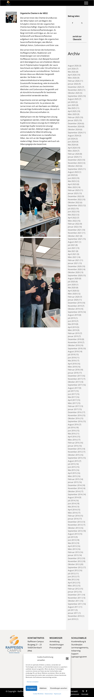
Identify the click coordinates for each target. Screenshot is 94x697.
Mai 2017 (72, 397)
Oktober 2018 (74, 345)
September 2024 (75, 132)
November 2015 (75, 452)
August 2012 (73, 570)
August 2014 (73, 497)
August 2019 (73, 315)
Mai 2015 (72, 470)
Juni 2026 (72, 68)
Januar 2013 (73, 555)
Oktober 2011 (74, 601)
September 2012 (75, 567)
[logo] (8, 3)
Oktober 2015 (74, 455)
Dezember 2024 (74, 123)
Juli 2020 (71, 281)
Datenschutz (49, 694)
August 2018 (73, 351)
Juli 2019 (71, 318)
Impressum (57, 694)
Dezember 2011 (74, 594)
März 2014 (72, 512)
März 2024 (72, 150)
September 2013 (75, 531)
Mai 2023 (72, 181)
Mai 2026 (72, 71)
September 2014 (75, 494)
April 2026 (72, 74)
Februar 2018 (73, 369)
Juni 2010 (72, 619)
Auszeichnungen (57, 644)
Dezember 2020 (74, 266)
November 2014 (75, 488)
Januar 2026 (73, 84)
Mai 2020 (72, 287)
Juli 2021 (71, 245)
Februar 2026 (73, 81)
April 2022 (72, 217)
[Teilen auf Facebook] (72, 23)
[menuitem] (85, 3)
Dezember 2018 (74, 339)
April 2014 (72, 509)
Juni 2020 (72, 284)
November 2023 (75, 163)
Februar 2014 (73, 515)
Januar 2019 (73, 336)
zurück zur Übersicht (77, 38)
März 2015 (72, 476)
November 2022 (75, 199)
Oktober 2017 (74, 382)
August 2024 (73, 135)
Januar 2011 (73, 613)
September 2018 (75, 348)
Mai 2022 (72, 214)
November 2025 (75, 90)
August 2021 (73, 242)
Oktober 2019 (74, 309)
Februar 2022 (73, 224)
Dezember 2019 (74, 303)
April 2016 (72, 436)
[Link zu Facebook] (86, 691)
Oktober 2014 (74, 491)
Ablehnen (43, 688)
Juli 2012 (71, 573)
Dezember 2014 (74, 485)
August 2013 (73, 534)
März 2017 (72, 403)
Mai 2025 (72, 108)
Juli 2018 (71, 354)
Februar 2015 (73, 479)
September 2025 (75, 96)
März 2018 (72, 366)
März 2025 (72, 114)
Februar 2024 (73, 154)
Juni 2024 (72, 141)
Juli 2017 (71, 391)
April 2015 (72, 473)
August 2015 (73, 461)
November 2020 (75, 269)
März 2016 (72, 439)
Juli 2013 (71, 537)
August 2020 (73, 278)
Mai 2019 (72, 324)
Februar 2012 (73, 588)
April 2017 (72, 400)
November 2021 (75, 233)
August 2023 (73, 172)
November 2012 (75, 561)
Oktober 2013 (74, 528)
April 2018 (72, 363)
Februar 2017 (73, 406)
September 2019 (75, 312)
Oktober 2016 (74, 418)
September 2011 (75, 604)
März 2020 (72, 293)
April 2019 (72, 327)
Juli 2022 (71, 208)
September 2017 (75, 385)
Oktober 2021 (74, 236)
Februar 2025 (73, 117)
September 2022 (75, 205)
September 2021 (75, 239)
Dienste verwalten (32, 682)
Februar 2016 (73, 442)
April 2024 (72, 147)
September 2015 (75, 458)
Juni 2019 (72, 321)
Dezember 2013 (74, 522)
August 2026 (73, 65)
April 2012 (72, 582)
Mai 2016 (72, 433)
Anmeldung (54, 641)
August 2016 (73, 424)
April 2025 (72, 111)
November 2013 (75, 525)
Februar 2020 (73, 297)
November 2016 (75, 415)
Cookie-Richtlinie (38, 694)
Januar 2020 (73, 300)
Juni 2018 (72, 357)
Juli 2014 (71, 500)
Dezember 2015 (74, 449)
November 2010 (75, 616)
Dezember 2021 (74, 230)
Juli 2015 (71, 464)
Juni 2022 (72, 211)
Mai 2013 (72, 543)
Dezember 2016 (74, 412)
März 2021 (72, 257)
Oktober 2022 (74, 202)
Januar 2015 (73, 482)
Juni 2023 (72, 178)
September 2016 (75, 421)
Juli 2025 (71, 102)
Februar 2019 (73, 333)
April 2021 (72, 254)
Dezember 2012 (74, 558)
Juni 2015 (72, 467)
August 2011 (73, 607)
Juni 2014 (72, 503)
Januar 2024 (73, 157)
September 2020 (75, 275)
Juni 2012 (72, 576)
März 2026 (72, 77)
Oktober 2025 (74, 93)
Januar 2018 (73, 373)
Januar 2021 (73, 263)
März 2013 (72, 549)
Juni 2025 (72, 105)
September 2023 (75, 169)
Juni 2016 (72, 430)
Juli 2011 (71, 610)
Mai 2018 (72, 360)
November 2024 (75, 126)
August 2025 (73, 99)
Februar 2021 (73, 260)
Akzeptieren (31, 688)
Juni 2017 (72, 394)
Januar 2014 (73, 518)
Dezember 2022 (74, 196)
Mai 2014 (72, 506)
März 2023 (72, 187)
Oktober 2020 (74, 272)
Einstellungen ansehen (58, 688)
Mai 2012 (72, 579)
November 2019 (75, 306)
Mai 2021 (72, 251)
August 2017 (73, 388)
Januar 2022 (73, 227)
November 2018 (75, 342)
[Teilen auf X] (81, 23)
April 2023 (72, 184)
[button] (67, 658)
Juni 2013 (72, 540)
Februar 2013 (73, 552)
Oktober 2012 (74, 564)
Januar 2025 (73, 120)
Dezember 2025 (74, 87)
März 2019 (72, 330)
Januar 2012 (73, 591)
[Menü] (85, 3)
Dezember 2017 (74, 376)
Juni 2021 (72, 248)
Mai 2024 (72, 144)
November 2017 (75, 379)
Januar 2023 (73, 193)
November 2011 (75, 598)
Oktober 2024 (74, 129)
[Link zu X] (83, 691)
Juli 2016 (71, 427)
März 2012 (72, 585)
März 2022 (72, 221)
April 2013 (72, 546)
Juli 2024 (71, 138)
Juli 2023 (71, 175)
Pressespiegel (55, 647)
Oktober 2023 (74, 166)
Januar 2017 (73, 409)
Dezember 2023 (74, 160)
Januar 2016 (73, 446)
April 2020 (72, 290)
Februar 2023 (73, 190)
